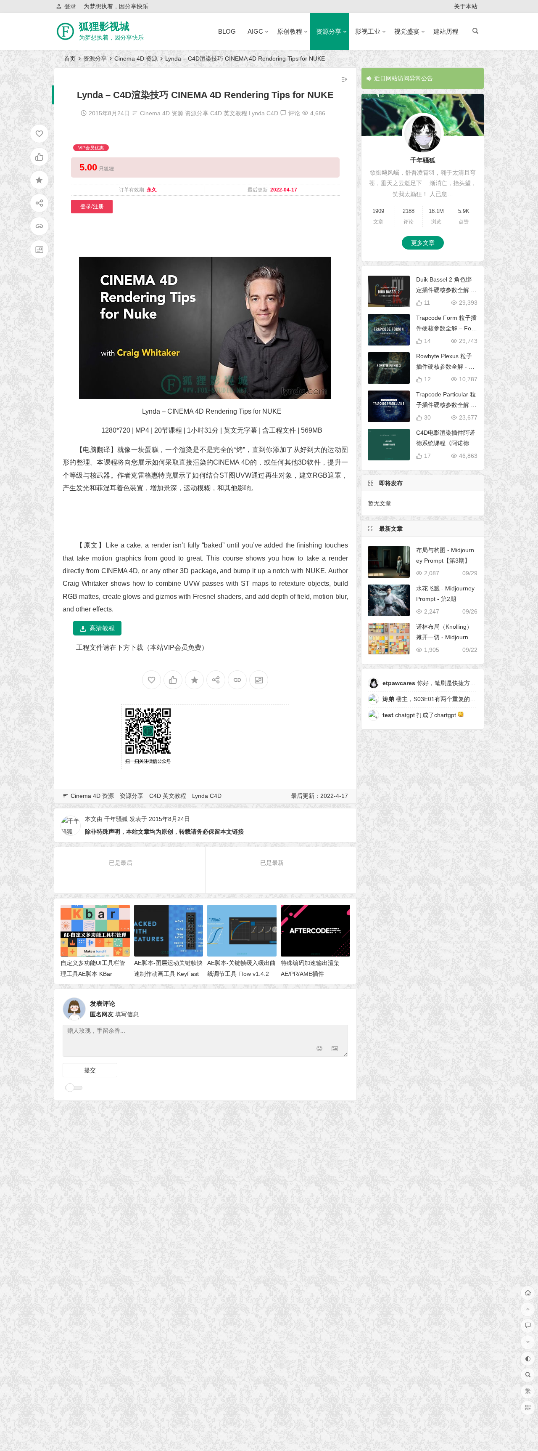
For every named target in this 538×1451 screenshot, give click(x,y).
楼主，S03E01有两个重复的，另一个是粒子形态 (452, 699)
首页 (70, 58)
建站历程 (446, 31)
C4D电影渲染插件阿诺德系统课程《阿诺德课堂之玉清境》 (445, 443)
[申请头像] (339, 1006)
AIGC (255, 31)
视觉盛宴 (406, 31)
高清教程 (102, 628)
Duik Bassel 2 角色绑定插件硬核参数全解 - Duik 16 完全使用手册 (444, 290)
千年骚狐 (116, 819)
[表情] (320, 1049)
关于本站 (465, 6)
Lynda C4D (263, 113)
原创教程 (289, 31)
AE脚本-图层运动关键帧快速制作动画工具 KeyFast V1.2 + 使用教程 (168, 973)
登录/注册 (92, 206)
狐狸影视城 (104, 26)
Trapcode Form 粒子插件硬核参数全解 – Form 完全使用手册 (446, 328)
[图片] (335, 1049)
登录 (70, 6)
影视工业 (367, 31)
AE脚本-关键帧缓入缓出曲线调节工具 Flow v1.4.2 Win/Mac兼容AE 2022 (241, 973)
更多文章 (423, 242)
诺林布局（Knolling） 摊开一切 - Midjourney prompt (445, 637)
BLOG (227, 31)
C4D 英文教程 (228, 113)
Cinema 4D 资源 (136, 58)
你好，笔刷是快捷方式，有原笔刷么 (446, 683)
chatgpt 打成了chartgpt (420, 715)
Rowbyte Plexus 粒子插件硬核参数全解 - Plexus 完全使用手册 (446, 366)
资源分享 (328, 31)
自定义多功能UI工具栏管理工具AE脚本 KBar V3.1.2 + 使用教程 (93, 973)
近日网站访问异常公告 (403, 78)
